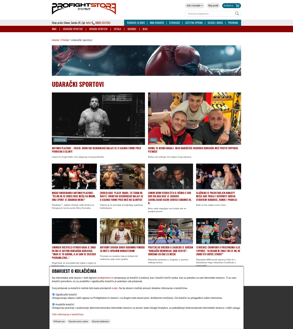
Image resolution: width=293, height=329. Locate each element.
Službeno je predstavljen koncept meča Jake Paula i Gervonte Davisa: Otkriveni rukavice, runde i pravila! (216, 196)
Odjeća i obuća (215, 23)
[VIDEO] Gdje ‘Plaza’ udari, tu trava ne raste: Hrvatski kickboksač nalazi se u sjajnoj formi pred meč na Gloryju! (121, 196)
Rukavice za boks (136, 23)
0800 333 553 (102, 23)
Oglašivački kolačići (66, 294)
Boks (153, 140)
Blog (145, 29)
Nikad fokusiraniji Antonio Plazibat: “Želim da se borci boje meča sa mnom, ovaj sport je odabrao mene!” (74, 196)
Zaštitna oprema (194, 23)
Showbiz (131, 29)
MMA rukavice (157, 23)
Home (55, 40)
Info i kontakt (194, 5)
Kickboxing (60, 140)
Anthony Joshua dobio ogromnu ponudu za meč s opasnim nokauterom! (122, 249)
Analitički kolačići (64, 304)
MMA (54, 29)
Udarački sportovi (73, 29)
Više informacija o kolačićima (67, 314)
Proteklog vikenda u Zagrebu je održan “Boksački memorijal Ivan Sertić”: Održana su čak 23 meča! (170, 251)
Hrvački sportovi (98, 29)
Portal (65, 40)
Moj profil (213, 5)
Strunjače (174, 23)
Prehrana (233, 23)
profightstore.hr (105, 278)
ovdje (115, 288)
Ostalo (117, 29)
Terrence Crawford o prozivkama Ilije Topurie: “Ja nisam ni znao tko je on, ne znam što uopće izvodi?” (218, 251)
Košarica (228, 5)
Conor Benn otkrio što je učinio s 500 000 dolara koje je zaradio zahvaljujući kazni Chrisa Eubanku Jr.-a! (170, 198)
